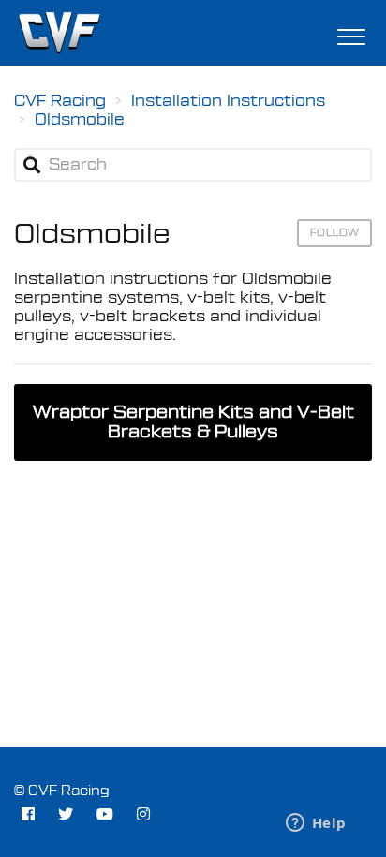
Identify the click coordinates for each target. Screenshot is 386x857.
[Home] (59, 32)
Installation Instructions (228, 101)
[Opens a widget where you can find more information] (315, 824)
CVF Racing (60, 101)
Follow (334, 233)
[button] (351, 32)
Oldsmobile (80, 119)
